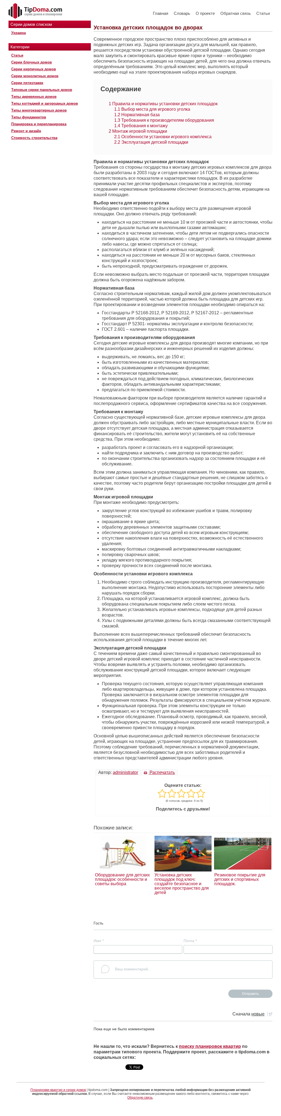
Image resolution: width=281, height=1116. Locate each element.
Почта (190, 941)
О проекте (205, 13)
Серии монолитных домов (34, 76)
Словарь (182, 13)
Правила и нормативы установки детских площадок (163, 103)
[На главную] (36, 11)
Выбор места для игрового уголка (152, 109)
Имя (99, 941)
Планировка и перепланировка (38, 124)
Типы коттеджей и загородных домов (44, 103)
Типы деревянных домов (34, 97)
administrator (125, 772)
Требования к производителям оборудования (164, 120)
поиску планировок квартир (210, 1046)
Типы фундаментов (28, 117)
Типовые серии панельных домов (41, 90)
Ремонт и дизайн (26, 131)
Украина (18, 33)
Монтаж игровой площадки (138, 131)
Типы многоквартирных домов (39, 110)
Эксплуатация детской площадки (151, 142)
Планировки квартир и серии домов (58, 1090)
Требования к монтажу (141, 125)
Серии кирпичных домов (33, 69)
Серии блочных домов (31, 62)
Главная (160, 13)
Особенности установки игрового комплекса (163, 136)
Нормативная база (137, 114)
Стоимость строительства (34, 138)
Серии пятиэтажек (27, 83)
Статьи (263, 13)
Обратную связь (140, 1098)
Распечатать (161, 772)
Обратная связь (235, 13)
